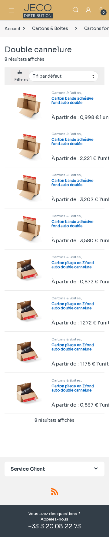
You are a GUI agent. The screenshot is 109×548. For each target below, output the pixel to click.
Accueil (12, 28)
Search (75, 10)
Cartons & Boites (50, 28)
